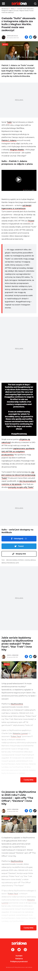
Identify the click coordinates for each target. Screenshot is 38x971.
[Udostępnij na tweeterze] (30, 37)
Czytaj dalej (28, 780)
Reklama (19, 959)
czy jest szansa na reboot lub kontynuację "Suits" (18, 475)
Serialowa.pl (5, 8)
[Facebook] (13, 950)
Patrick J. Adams (9, 140)
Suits (9, 122)
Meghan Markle (17, 150)
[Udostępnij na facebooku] (26, 37)
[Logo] (19, 943)
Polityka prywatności (19, 962)
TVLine (31, 221)
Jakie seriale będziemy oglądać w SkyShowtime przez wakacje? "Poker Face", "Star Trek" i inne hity (17, 643)
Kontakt (19, 956)
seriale (33, 560)
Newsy (13, 8)
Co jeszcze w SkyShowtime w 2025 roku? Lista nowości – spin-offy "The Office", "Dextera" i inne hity (19, 797)
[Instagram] (25, 950)
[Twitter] (19, 950)
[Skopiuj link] (34, 37)
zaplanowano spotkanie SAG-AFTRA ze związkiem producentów (18, 451)
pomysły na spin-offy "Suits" (21, 487)
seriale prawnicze (8, 563)
